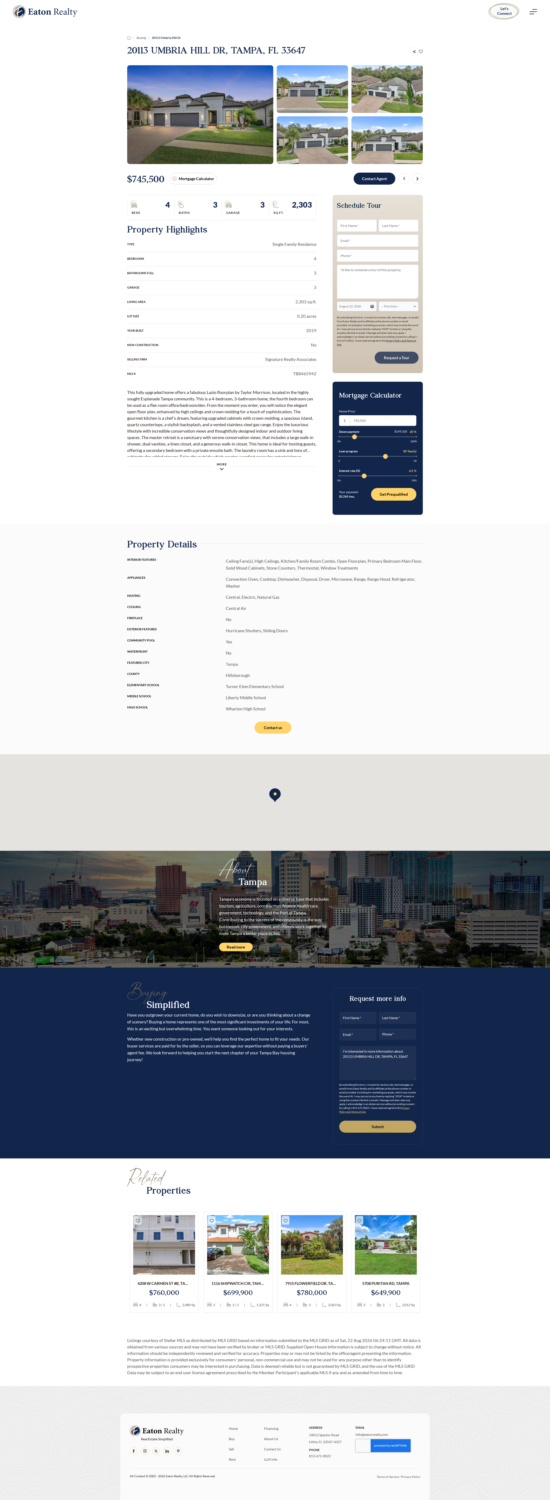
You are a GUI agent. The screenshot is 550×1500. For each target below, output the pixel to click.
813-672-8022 (320, 1456)
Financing (271, 1428)
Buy (232, 1439)
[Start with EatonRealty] (45, 11)
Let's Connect (504, 11)
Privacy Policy (410, 1477)
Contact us (273, 727)
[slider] (354, 437)
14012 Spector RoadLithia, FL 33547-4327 (325, 1438)
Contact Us (272, 1449)
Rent (232, 1459)
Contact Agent (374, 178)
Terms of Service (388, 1477)
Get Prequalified (394, 494)
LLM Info (270, 1459)
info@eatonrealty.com (372, 1434)
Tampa (232, 664)
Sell (231, 1449)
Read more (236, 947)
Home (233, 1428)
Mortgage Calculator (196, 178)
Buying (141, 37)
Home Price (347, 411)
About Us (271, 1439)
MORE (222, 464)
